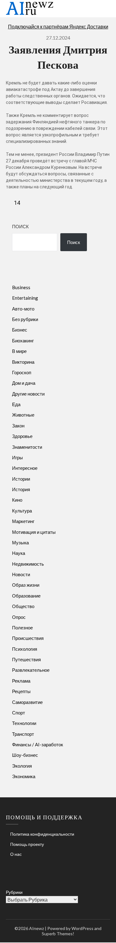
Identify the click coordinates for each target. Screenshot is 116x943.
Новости (21, 574)
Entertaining (25, 298)
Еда (16, 404)
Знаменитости (27, 447)
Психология (24, 649)
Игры (17, 457)
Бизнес (19, 329)
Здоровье (22, 436)
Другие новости (28, 393)
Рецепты (21, 691)
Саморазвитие (27, 702)
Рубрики (14, 892)
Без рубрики (25, 319)
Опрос (19, 617)
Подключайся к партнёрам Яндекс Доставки (58, 26)
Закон (18, 425)
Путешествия (26, 659)
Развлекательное (30, 670)
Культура (22, 510)
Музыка (20, 542)
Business (21, 287)
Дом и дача (23, 383)
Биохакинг (23, 340)
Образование (26, 595)
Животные (23, 415)
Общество (23, 606)
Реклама (21, 681)
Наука (18, 553)
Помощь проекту (27, 844)
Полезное (22, 627)
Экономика (23, 776)
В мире (19, 351)
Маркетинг (23, 521)
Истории (21, 479)
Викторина (23, 362)
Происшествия (28, 638)
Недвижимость (28, 564)
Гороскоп (21, 372)
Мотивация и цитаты (34, 532)
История (21, 489)
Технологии (24, 723)
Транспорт (23, 734)
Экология (22, 766)
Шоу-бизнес (25, 755)
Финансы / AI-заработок (37, 744)
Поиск (20, 226)
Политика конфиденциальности (42, 834)
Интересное (24, 468)
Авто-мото (23, 308)
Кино (17, 500)
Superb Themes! (58, 933)
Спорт (18, 712)
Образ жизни (25, 585)
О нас (16, 854)
